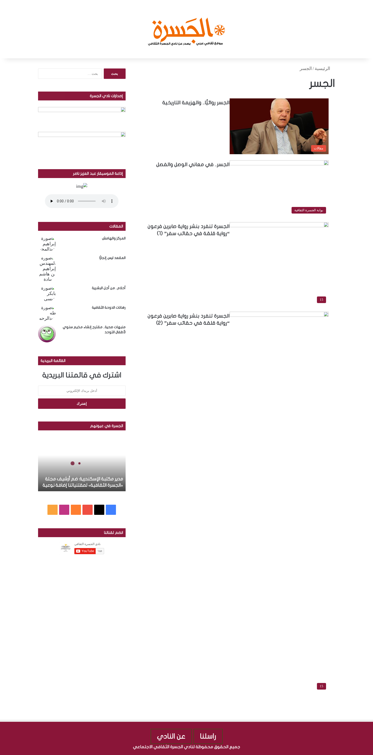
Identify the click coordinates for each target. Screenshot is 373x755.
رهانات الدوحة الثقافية (109, 307)
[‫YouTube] (87, 510)
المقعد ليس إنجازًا (112, 258)
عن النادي (171, 736)
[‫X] (99, 510)
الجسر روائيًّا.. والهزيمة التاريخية (196, 102)
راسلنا (208, 736)
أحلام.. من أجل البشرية (109, 288)
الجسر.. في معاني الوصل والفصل (193, 164)
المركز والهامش (114, 238)
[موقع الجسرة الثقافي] (186, 29)
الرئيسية (323, 68)
